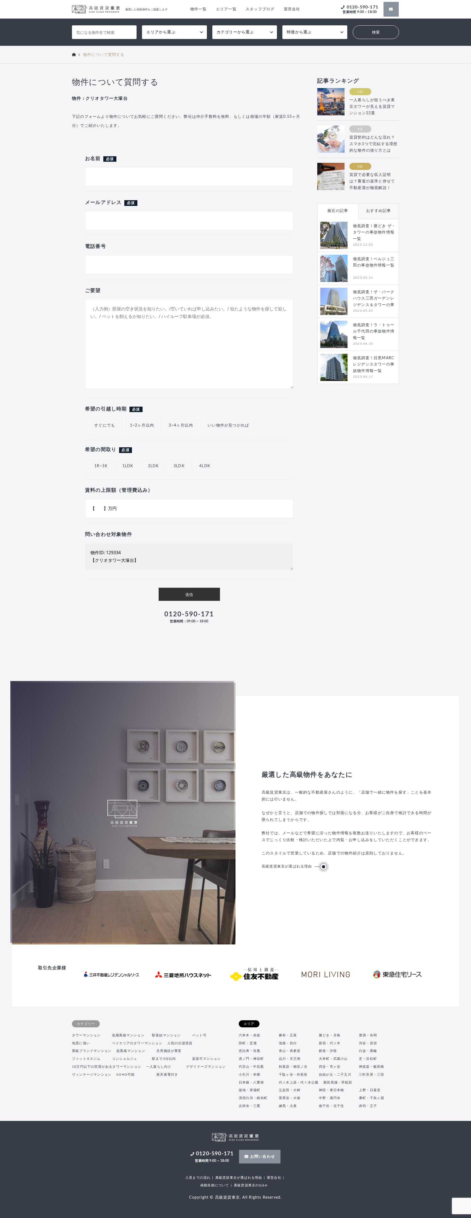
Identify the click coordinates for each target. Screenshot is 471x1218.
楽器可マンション (206, 1058)
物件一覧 (198, 9)
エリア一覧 (226, 9)
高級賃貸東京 (227, 1197)
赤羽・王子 (368, 1106)
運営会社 (292, 9)
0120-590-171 (360, 9)
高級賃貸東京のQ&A (250, 1185)
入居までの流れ (197, 1177)
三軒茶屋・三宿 (371, 1074)
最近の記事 (337, 211)
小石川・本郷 (249, 1074)
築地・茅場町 (249, 1090)
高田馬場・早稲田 (337, 1082)
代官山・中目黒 (251, 1066)
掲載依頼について (214, 1185)
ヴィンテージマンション (91, 1074)
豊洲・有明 (368, 1035)
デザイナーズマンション (206, 1066)
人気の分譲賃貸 (179, 1043)
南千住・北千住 (331, 1106)
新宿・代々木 (329, 1043)
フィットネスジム (86, 1058)
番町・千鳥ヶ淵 (371, 1098)
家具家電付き (167, 1074)
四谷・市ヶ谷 (329, 1066)
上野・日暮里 (370, 1090)
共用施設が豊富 (169, 1050)
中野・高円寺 (329, 1098)
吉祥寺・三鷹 (249, 1106)
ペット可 (199, 1035)
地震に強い (81, 1043)
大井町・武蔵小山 (333, 1058)
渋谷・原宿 (368, 1043)
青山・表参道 (289, 1050)
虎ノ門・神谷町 (251, 1058)
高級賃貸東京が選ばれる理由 (287, 866)
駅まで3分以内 (164, 1058)
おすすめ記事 (378, 211)
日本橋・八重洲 (251, 1082)
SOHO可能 (125, 1074)
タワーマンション (86, 1035)
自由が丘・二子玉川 (335, 1074)
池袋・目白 (288, 1043)
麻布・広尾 (288, 1035)
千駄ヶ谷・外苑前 (293, 1074)
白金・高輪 (368, 1050)
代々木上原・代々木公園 (298, 1082)
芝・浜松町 (368, 1058)
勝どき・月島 (329, 1035)
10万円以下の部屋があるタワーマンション (106, 1066)
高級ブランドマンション (91, 1050)
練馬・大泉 (288, 1106)
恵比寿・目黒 (249, 1050)
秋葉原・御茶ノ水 (293, 1066)
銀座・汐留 (328, 1050)
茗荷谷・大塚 (289, 1098)
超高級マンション (130, 1050)
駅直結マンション (166, 1035)
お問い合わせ (262, 1157)
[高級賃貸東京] (235, 1138)
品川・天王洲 (289, 1058)
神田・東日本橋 (331, 1090)
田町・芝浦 (248, 1043)
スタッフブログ (260, 9)
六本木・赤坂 (249, 1035)
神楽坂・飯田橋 (371, 1066)
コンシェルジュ (124, 1058)
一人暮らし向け (158, 1066)
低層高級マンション (128, 1035)
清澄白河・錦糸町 (253, 1098)
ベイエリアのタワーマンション (137, 1043)
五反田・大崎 (289, 1090)
